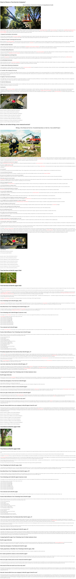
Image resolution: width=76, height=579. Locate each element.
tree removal (8, 157)
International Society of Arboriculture (22, 201)
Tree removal (2, 179)
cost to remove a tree (7, 329)
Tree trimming (2, 316)
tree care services (54, 29)
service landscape (49, 360)
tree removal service (11, 183)
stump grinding (54, 355)
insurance (16, 160)
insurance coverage (50, 229)
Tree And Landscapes (6, 360)
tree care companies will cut (59, 542)
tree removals (55, 204)
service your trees (40, 408)
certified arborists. (69, 56)
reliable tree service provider (46, 90)
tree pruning (41, 29)
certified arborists (42, 166)
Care (4, 354)
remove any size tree (45, 357)
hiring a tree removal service (9, 228)
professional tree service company (8, 163)
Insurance (31, 42)
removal (45, 29)
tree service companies (15, 62)
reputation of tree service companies (32, 46)
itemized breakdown (36, 192)
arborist (51, 400)
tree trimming (7, 298)
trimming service (4, 292)
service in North (13, 377)
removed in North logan (42, 367)
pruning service (8, 291)
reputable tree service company (14, 52)
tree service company (17, 36)
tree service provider (10, 41)
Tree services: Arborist (9, 166)
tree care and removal (39, 163)
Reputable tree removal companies (5, 219)
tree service (7, 56)
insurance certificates (47, 173)
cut (62, 377)
